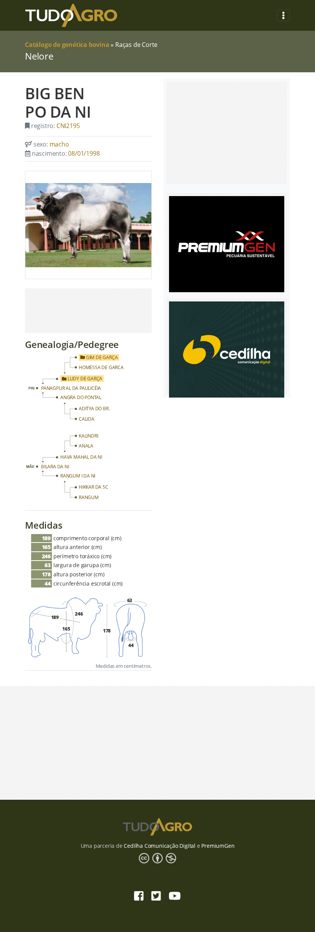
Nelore (39, 56)
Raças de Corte (136, 44)
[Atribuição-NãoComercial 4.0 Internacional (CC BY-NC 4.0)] (157, 857)
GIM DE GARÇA (101, 357)
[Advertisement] (88, 310)
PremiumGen (217, 845)
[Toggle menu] (283, 16)
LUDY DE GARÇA (84, 378)
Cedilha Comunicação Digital (160, 845)
